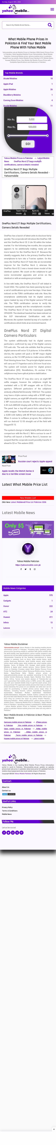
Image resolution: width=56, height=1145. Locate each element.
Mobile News (7, 814)
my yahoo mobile (36, 699)
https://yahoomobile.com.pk (28, 565)
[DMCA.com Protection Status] (9, 794)
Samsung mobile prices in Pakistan (17, 722)
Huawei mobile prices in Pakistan (16, 739)
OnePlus (7, 211)
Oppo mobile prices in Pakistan (17, 729)
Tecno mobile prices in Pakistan (29, 735)
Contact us (6, 790)
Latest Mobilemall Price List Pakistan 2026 (28, 502)
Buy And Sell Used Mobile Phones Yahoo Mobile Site (23, 697)
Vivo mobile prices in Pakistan (30, 725)
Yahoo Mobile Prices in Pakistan (18, 158)
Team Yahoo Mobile (21, 212)
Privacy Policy (7, 807)
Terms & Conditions (10, 811)
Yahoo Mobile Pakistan (23, 774)
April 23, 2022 (35, 212)
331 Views (47, 212)
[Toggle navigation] (52, 9)
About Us (5, 787)
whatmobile (47, 706)
